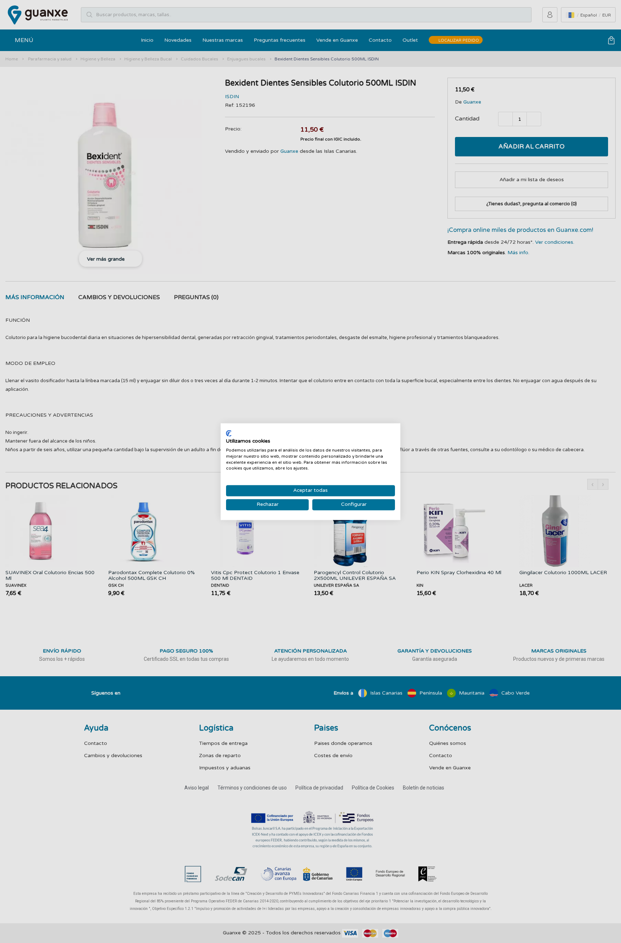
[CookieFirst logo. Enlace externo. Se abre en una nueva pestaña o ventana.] (228, 433)
